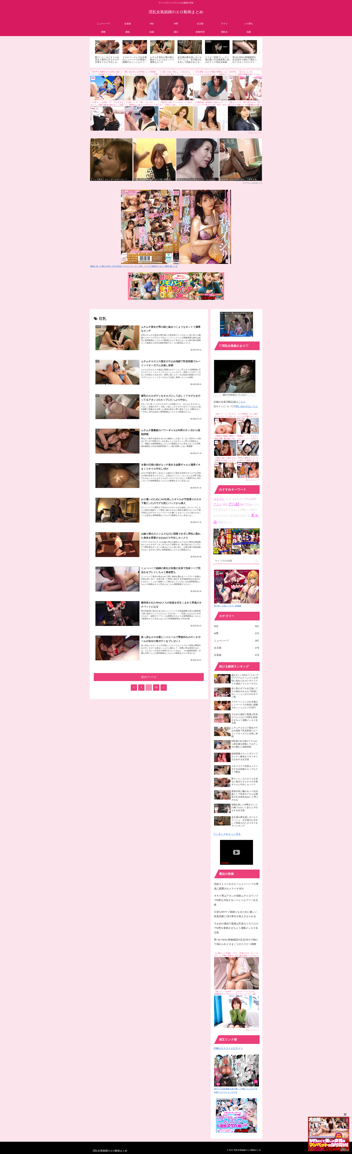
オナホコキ (237, 499)
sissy (220, 522)
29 (156, 687)
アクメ (217, 504)
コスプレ (218, 498)
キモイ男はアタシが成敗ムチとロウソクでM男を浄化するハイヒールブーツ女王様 (236, 900)
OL (248, 515)
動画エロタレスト (255, 133)
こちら (242, 401)
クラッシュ (234, 509)
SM (242, 504)
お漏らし (244, 509)
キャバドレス (222, 515)
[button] (256, 561)
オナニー (223, 509)
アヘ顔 (233, 504)
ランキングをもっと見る (227, 834)
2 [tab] (176, 69)
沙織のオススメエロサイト (228, 1048)
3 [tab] (180, 69)
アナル (248, 504)
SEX (225, 504)
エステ (228, 499)
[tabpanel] (107, 52)
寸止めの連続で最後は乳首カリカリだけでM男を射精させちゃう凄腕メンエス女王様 (236, 928)
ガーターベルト (238, 515)
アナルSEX (250, 498)
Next (260, 52)
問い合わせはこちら (247, 406)
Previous (91, 52)
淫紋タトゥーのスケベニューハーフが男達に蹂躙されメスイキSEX (236, 886)
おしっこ (228, 522)
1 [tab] (171, 69)
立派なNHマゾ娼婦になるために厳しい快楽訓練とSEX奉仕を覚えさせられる (235, 914)
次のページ (149, 677)
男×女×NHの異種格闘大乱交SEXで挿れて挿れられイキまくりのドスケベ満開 (236, 941)
